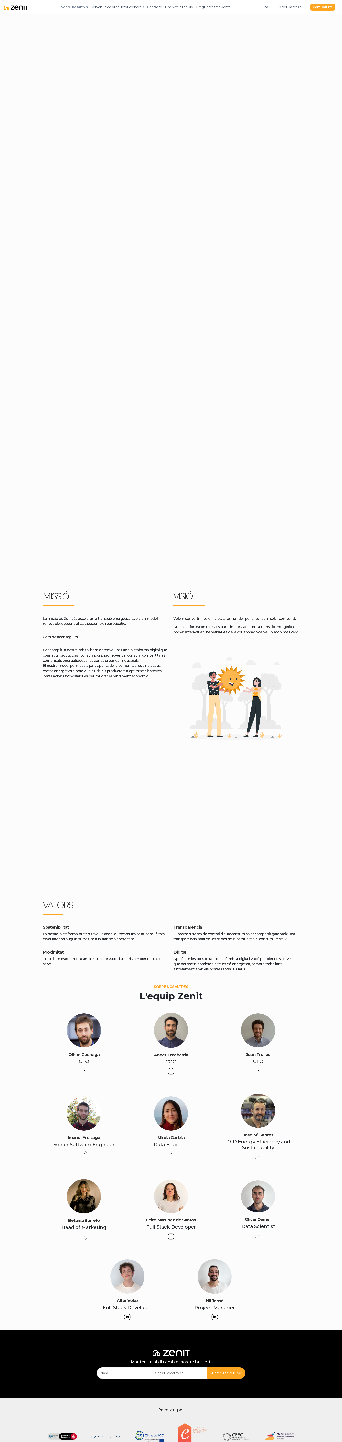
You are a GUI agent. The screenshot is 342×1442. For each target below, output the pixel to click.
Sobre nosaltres (74, 7)
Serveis (96, 7)
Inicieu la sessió (289, 7)
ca (266, 7)
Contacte (154, 7)
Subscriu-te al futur (226, 1373)
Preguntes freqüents (213, 7)
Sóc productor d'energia (124, 7)
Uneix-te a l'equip (179, 7)
